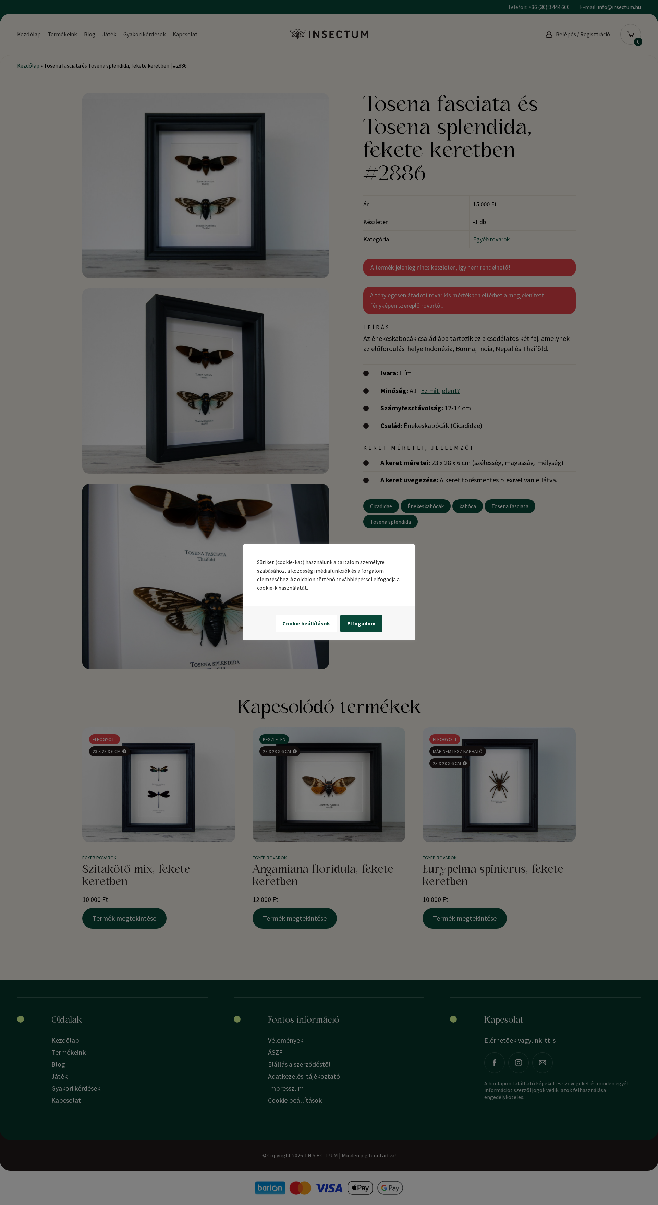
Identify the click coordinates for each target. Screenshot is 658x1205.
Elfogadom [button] (361, 623)
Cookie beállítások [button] (306, 623)
